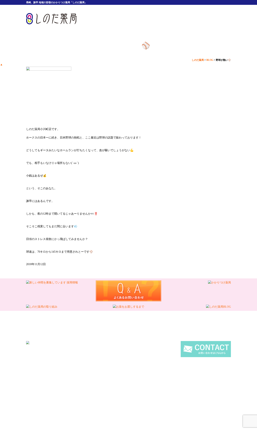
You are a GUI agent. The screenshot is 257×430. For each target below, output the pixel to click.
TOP (75, 374)
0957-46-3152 (112, 351)
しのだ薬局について (125, 18)
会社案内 (156, 18)
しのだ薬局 (124, 396)
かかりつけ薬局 (174, 374)
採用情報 (186, 18)
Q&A (158, 374)
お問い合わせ (173, 379)
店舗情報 (216, 18)
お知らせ (155, 379)
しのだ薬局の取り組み (89, 379)
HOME (95, 18)
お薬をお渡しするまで (121, 379)
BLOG (142, 379)
